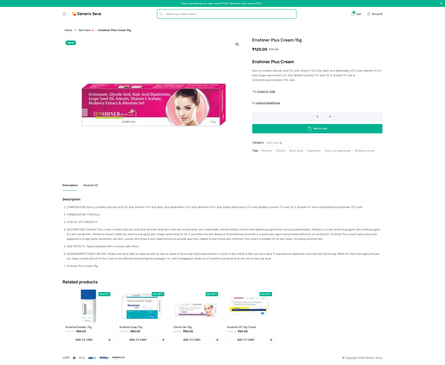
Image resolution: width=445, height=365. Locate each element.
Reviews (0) (91, 185)
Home (68, 30)
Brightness (314, 150)
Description (70, 185)
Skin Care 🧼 (87, 30)
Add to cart (320, 128)
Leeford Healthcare (267, 103)
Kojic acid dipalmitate (338, 150)
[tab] (70, 185)
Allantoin (266, 150)
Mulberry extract (365, 150)
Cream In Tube (266, 91)
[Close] (441, 3)
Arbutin (280, 150)
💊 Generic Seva (86, 13)
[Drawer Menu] (64, 14)
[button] (237, 44)
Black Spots (296, 150)
